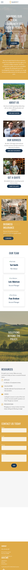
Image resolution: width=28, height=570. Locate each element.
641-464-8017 (6, 549)
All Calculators (4, 564)
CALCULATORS (8, 386)
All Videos (3, 562)
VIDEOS (6, 394)
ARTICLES (6, 380)
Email (2, 436)
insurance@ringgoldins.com (6, 556)
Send (14, 465)
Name (2, 427)
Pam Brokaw (14, 298)
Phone (3, 445)
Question (3, 454)
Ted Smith (14, 264)
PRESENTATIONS (8, 404)
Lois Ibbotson (14, 281)
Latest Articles (4, 560)
